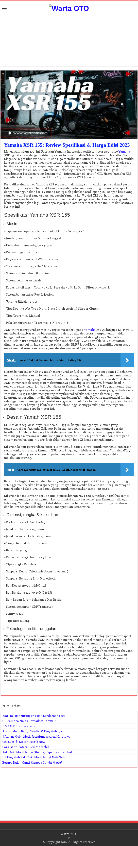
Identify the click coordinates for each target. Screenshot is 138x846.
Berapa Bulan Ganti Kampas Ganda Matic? (32, 762)
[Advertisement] (69, 39)
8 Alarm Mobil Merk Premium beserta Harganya (36, 736)
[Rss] (69, 838)
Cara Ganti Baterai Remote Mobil (25, 747)
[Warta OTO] (69, 8)
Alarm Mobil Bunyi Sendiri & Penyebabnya (32, 731)
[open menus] (4, 9)
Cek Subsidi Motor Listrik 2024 (23, 742)
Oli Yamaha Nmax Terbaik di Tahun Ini (30, 721)
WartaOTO (68, 834)
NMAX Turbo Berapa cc (19, 726)
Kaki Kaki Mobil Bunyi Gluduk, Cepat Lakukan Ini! (37, 752)
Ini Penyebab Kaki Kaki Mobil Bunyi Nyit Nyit (33, 757)
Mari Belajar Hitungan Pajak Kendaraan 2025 (33, 716)
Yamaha (124, 151)
